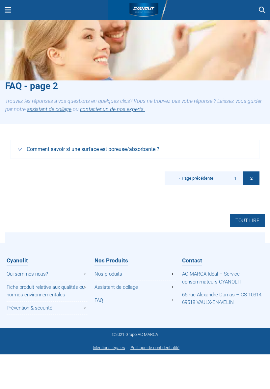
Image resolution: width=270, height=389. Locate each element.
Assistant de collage (116, 287)
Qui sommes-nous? (27, 274)
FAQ (98, 300)
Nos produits (108, 274)
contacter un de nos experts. (112, 109)
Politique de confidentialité (154, 347)
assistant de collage (49, 109)
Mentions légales (109, 347)
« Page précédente (196, 178)
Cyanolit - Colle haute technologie (135, 10)
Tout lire (247, 221)
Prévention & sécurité (29, 308)
